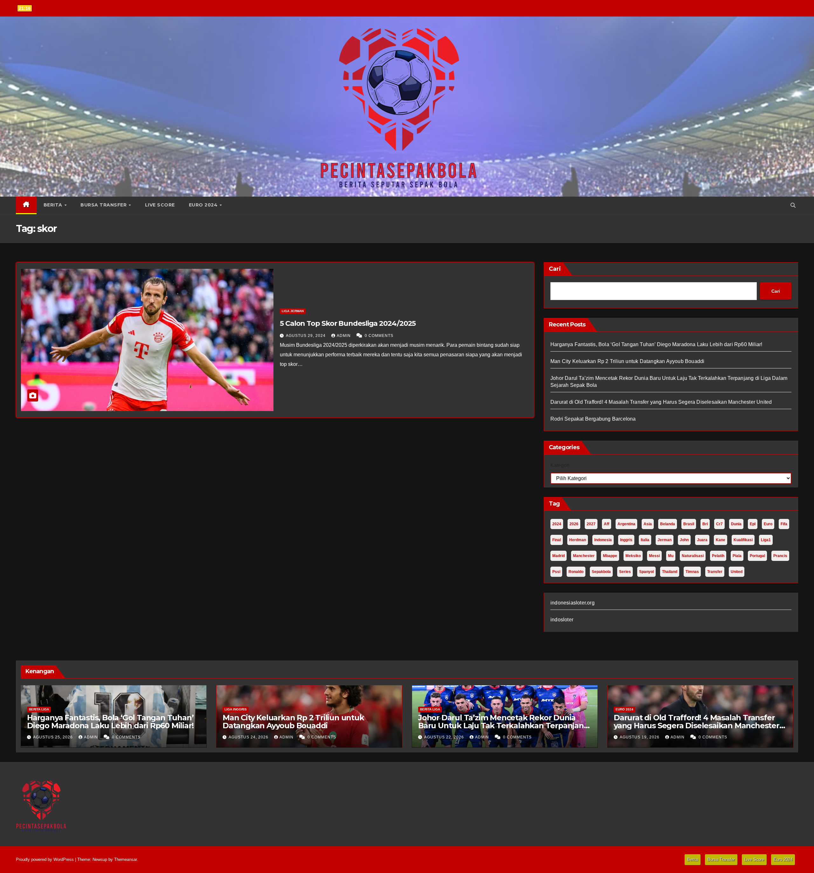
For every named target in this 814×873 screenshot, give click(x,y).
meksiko (633, 556)
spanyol (646, 571)
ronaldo (576, 571)
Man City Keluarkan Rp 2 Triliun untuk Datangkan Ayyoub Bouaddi (627, 361)
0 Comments (379, 335)
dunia (736, 524)
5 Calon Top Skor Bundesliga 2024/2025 (348, 323)
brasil (688, 524)
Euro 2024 (204, 205)
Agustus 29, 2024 (306, 335)
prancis (780, 556)
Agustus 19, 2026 (640, 737)
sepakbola (601, 571)
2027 (591, 524)
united (736, 571)
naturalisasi (693, 556)
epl (752, 524)
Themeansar (125, 859)
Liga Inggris (235, 709)
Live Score (160, 205)
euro (768, 524)
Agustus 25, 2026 (53, 737)
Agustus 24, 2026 (249, 737)
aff (606, 524)
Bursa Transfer (104, 205)
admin (344, 335)
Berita (54, 205)
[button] (793, 205)
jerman (665, 540)
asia (648, 524)
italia (645, 540)
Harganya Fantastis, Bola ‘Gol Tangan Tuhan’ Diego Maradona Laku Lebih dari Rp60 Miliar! (656, 344)
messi (654, 556)
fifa (784, 524)
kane (720, 540)
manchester (584, 556)
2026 (573, 524)
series (625, 571)
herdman (577, 540)
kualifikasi (743, 540)
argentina (626, 524)
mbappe (610, 556)
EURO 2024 (624, 709)
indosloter (561, 619)
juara (702, 540)
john (684, 540)
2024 (556, 524)
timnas (692, 571)
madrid (558, 556)
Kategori (559, 465)
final (556, 540)
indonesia (603, 540)
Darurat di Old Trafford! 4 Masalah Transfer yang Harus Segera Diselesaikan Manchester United (661, 402)
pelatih (718, 556)
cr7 (719, 524)
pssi (556, 571)
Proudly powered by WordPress (45, 859)
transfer (714, 571)
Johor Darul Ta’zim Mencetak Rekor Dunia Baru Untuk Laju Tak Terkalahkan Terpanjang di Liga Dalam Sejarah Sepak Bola (503, 725)
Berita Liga (39, 709)
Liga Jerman (293, 311)
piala (737, 556)
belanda (667, 524)
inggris (626, 540)
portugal (757, 556)
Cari (555, 268)
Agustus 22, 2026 (444, 737)
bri (705, 524)
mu (670, 556)
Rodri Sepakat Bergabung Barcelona (593, 419)
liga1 (766, 540)
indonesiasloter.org (572, 602)
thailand (669, 571)
